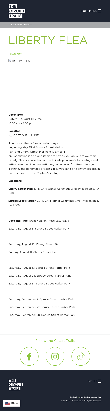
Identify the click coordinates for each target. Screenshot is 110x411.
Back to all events (21, 25)
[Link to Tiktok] (80, 356)
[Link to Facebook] (29, 356)
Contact (73, 397)
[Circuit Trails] (17, 11)
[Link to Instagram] (55, 356)
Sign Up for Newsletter (90, 397)
